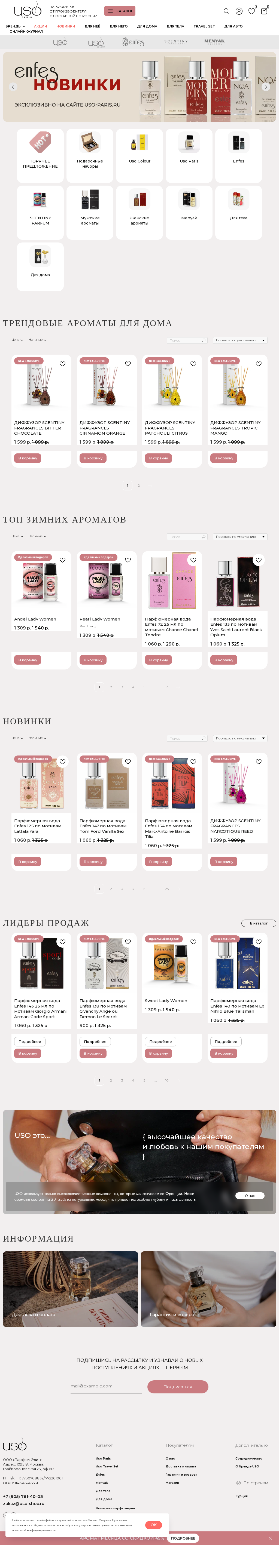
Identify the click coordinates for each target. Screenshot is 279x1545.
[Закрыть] (270, 1538)
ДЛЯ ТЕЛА (175, 26)
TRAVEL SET (204, 26)
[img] (208, 1289)
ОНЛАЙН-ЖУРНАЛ (26, 31)
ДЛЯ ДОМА (147, 26)
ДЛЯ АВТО (233, 26)
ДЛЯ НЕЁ (92, 26)
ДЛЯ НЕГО (119, 26)
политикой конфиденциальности (34, 1530)
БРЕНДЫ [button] (13, 26)
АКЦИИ (40, 26)
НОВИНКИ (65, 26)
